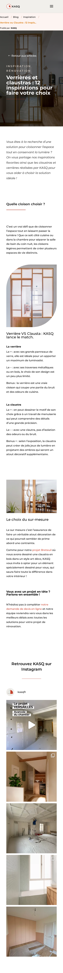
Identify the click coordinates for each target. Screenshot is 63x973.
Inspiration (29, 17)
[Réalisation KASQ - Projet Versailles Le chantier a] (31, 725)
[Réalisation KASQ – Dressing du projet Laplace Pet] (31, 932)
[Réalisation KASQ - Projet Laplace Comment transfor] (31, 777)
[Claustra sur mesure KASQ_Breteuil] (31, 512)
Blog (16, 17)
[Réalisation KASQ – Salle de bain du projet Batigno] (31, 880)
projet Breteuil (42, 550)
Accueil (4, 17)
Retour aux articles (23, 55)
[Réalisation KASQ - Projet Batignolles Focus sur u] (31, 828)
